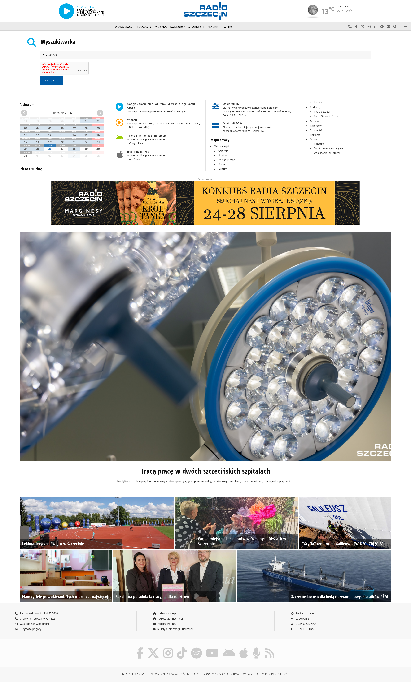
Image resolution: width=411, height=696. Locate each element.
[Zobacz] (205, 203)
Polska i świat (226, 160)
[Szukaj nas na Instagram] (168, 648)
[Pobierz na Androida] (229, 648)
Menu (405, 26)
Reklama (214, 26)
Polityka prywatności (241, 674)
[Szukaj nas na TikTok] (182, 648)
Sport (221, 164)
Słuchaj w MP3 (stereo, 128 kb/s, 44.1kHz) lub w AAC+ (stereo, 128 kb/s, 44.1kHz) (163, 123)
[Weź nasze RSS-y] (269, 648)
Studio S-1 (196, 26)
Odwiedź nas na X (362, 26)
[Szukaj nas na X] (153, 648)
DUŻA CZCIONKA (305, 624)
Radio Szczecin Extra (326, 116)
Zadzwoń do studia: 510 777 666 (38, 613)
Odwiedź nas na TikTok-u (375, 26)
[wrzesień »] (97, 113)
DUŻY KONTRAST (306, 629)
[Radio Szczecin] (205, 11)
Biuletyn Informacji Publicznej (175, 629)
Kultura (222, 169)
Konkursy (177, 26)
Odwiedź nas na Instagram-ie (369, 26)
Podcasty (144, 26)
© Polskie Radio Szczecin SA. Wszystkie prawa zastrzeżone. (155, 674)
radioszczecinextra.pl (170, 618)
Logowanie (302, 618)
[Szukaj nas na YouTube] (212, 648)
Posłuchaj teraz (304, 613)
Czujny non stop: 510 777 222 (37, 618)
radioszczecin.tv (166, 624)
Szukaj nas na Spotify (382, 26)
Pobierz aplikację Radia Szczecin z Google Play (146, 139)
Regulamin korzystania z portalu (209, 674)
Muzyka (161, 26)
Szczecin (223, 151)
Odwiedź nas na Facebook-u (356, 26)
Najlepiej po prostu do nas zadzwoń (350, 26)
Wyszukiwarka (58, 42)
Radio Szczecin (322, 111)
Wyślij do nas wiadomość (388, 26)
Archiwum (27, 104)
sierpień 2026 (62, 113)
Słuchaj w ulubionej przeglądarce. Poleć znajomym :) (161, 107)
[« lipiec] (27, 113)
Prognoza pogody (30, 629)
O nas (228, 26)
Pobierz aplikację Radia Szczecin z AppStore (146, 155)
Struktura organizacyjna (328, 148)
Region (222, 155)
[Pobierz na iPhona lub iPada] (243, 648)
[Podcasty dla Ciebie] (256, 648)
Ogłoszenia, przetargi (327, 153)
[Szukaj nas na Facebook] (140, 648)
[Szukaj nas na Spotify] (196, 648)
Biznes (318, 102)
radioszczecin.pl (166, 613)
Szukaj (395, 26)
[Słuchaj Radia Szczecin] (66, 11)
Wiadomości (124, 26)
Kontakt (319, 144)
